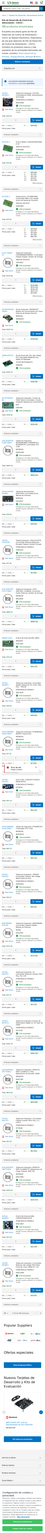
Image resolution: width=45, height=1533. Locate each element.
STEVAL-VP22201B (5, 541)
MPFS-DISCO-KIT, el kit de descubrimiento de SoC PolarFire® (19, 1423)
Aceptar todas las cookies (22, 1528)
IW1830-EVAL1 (7, 638)
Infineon (5, 56)
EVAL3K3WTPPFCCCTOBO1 (7, 590)
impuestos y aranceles (17, 83)
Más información (23, 1517)
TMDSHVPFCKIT (7, 356)
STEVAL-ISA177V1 (5, 1119)
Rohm (38, 56)
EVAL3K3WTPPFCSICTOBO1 (7, 442)
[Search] (41, 8)
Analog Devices (17, 56)
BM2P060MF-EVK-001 (7, 924)
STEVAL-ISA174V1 (5, 875)
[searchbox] (20, 8)
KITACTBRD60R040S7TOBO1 (7, 733)
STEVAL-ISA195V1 (5, 1217)
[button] (3, 3)
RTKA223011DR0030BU (7, 492)
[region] (22, 1509)
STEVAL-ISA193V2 (5, 94)
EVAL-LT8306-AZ (7, 254)
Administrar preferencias (22, 1522)
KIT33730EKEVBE (7, 399)
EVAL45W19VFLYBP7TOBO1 (8, 1168)
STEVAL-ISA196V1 (5, 1264)
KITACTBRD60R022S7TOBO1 (7, 827)
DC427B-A (6, 142)
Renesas (29, 56)
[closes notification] (36, 767)
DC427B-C (6, 196)
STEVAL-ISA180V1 (5, 684)
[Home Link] (17, 3)
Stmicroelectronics (27, 53)
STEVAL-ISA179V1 (5, 973)
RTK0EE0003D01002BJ (8, 310)
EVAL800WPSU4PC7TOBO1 (7, 1071)
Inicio (4, 15)
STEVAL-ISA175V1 (5, 781)
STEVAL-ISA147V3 (5, 1022)
